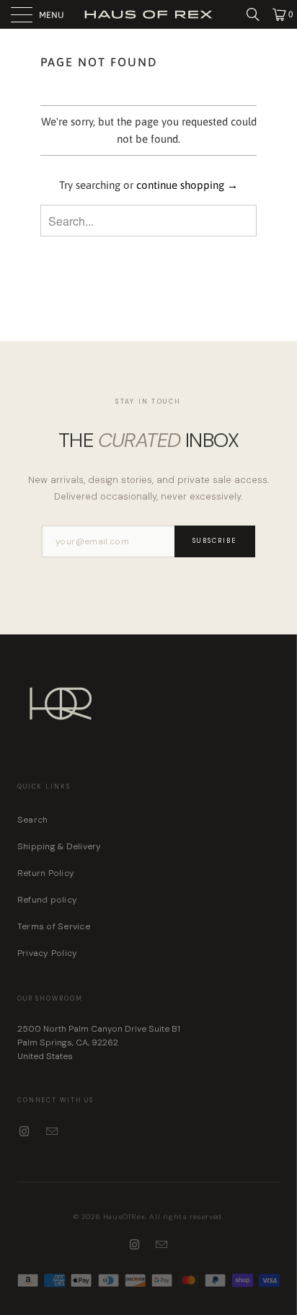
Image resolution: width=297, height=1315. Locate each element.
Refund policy (47, 900)
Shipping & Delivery (59, 846)
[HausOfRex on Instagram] (25, 1131)
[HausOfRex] (148, 14)
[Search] (258, 14)
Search (32, 819)
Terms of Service (53, 926)
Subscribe (214, 540)
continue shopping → (187, 185)
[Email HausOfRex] (53, 1131)
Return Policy (45, 873)
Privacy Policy (47, 953)
